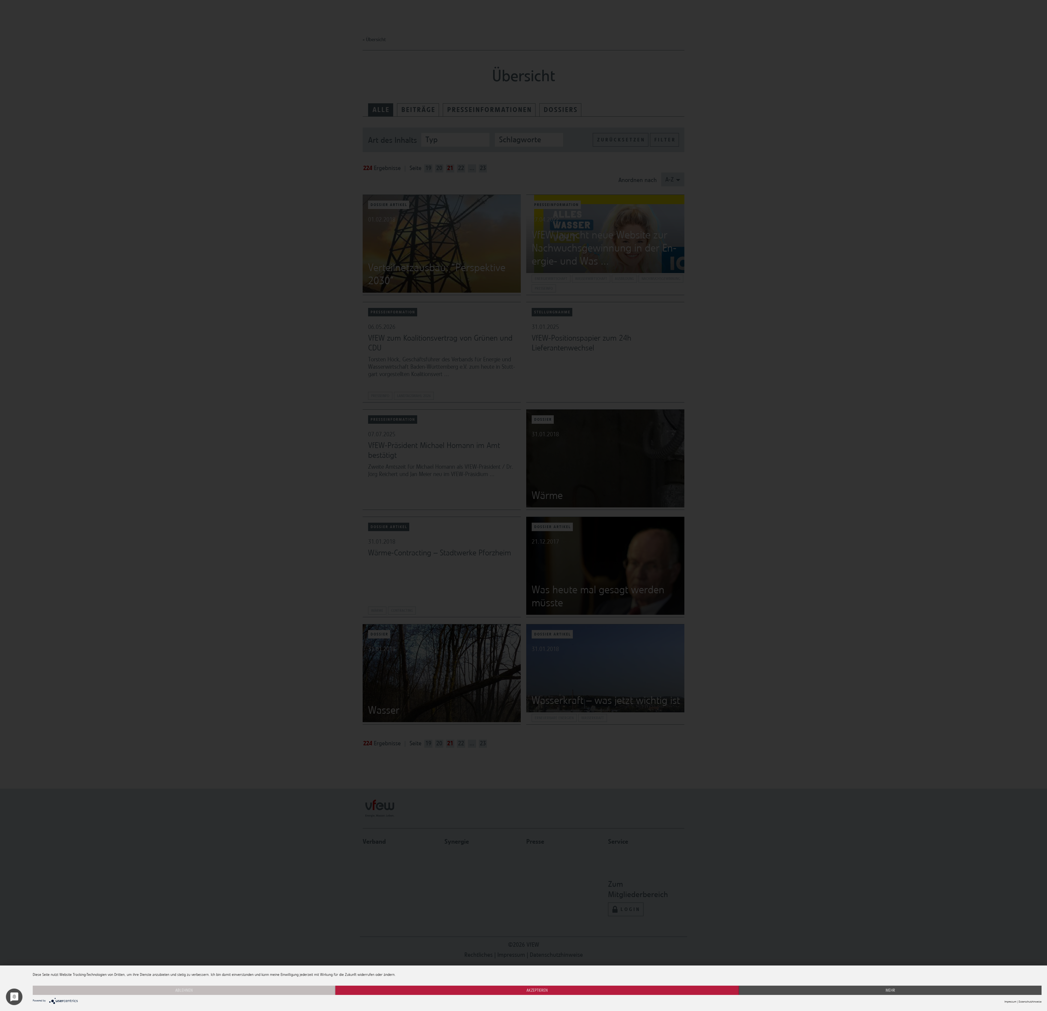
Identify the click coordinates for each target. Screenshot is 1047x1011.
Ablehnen (184, 990)
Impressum (1010, 1001)
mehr (890, 990)
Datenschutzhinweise (1030, 1001)
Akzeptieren (537, 990)
